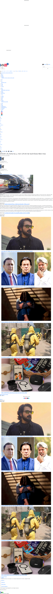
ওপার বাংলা (2, 86)
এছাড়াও (1, 148)
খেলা (13, 71)
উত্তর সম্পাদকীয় (6, 101)
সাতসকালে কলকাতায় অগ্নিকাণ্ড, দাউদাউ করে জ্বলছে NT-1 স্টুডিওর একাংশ (16, 204)
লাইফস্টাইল (19, 71)
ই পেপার (2, 95)
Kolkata (7, 394)
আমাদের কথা (2, 101)
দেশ (6, 71)
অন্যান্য (5, 82)
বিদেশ (8, 71)
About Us (2, 580)
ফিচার (2, 104)
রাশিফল (25, 71)
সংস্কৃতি (6, 90)
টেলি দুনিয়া (8, 90)
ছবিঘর (22, 71)
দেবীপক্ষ (2, 105)
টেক (10, 77)
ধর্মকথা (2, 85)
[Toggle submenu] (0, 133)
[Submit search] (47, 68)
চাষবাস (2, 94)
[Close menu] (0, 117)
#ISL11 (2, 74)
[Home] (4, 64)
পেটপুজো (9, 77)
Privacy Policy (3, 584)
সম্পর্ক (5, 77)
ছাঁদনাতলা (2, 109)
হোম (1, 73)
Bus (5, 394)
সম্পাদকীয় (2, 100)
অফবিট (2, 84)
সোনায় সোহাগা (2, 108)
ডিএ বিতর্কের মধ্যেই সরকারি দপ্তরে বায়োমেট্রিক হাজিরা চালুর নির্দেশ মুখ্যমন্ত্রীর (16, 213)
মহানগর (3, 71)
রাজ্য (4, 71)
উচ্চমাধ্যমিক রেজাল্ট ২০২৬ (4, 107)
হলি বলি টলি (2, 90)
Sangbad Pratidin (4, 576)
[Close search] (42, 65)
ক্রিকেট (2, 82)
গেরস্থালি (13, 77)
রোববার (2, 103)
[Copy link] (1, 164)
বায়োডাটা (2, 92)
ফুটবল (3, 82)
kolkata (2, 577)
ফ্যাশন (7, 77)
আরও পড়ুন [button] (1, 399)
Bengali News (2, 394)
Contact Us (3, 582)
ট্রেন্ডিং (2, 97)
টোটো (11, 77)
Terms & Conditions (4, 586)
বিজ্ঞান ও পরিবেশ (3, 93)
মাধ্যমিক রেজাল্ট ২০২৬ (3, 106)
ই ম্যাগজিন (2, 96)
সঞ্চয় (26, 71)
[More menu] (52, 71)
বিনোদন (16, 71)
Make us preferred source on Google (6, 174)
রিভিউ (4, 90)
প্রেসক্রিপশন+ (10, 71)
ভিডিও (2, 99)
